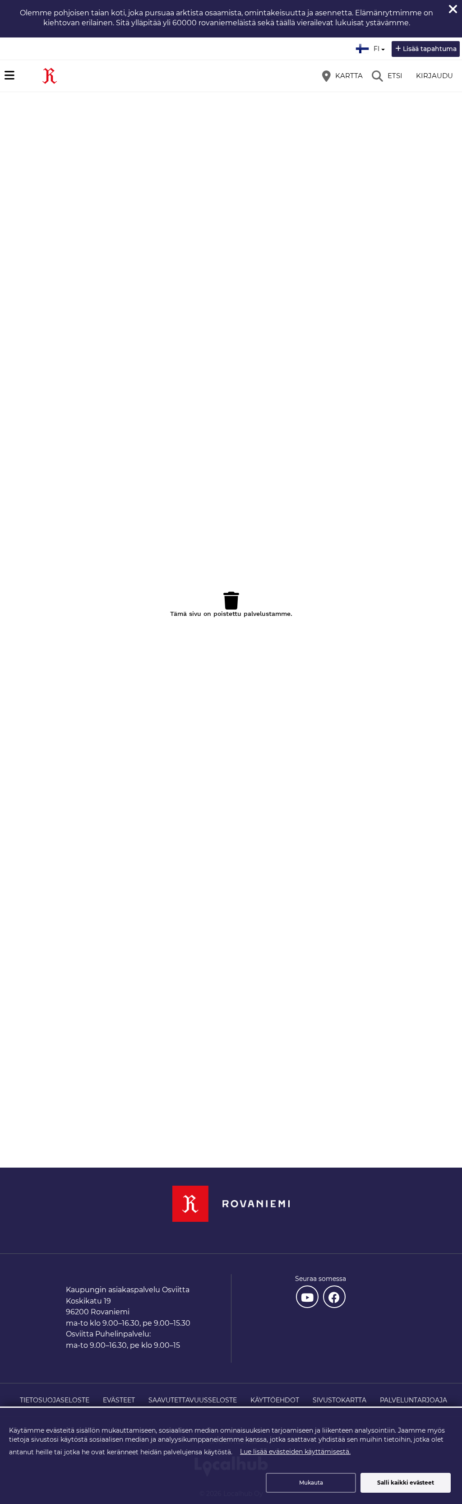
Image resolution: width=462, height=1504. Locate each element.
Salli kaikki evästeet (405, 1482)
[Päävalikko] (9, 75)
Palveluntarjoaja (413, 1400)
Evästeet (119, 1400)
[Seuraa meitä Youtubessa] (307, 1296)
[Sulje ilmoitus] (453, 9)
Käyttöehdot (274, 1400)
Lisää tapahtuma (430, 49)
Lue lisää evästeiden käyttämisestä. (295, 1452)
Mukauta (311, 1482)
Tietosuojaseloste (54, 1400)
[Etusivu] (50, 76)
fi (378, 46)
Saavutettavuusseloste (192, 1400)
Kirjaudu (434, 75)
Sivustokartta (339, 1400)
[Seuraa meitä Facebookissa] (334, 1296)
